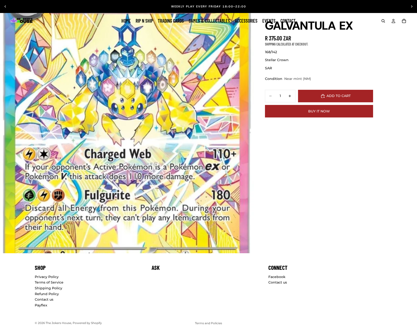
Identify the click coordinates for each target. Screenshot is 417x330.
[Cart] (404, 21)
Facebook (276, 277)
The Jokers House (58, 323)
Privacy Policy (47, 277)
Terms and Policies (208, 323)
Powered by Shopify (87, 323)
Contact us (44, 299)
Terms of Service (49, 282)
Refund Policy (47, 294)
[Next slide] (411, 6)
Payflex (41, 305)
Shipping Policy (48, 288)
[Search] (383, 21)
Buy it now (319, 111)
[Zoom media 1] (127, 126)
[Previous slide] (5, 6)
